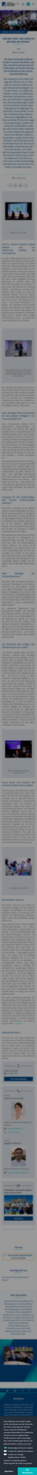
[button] (3, 210)
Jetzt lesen (18, 1218)
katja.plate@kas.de (15, 1128)
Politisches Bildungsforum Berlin (15, 1278)
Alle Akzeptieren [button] (27, 1471)
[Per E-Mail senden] (20, 185)
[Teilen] (26, 185)
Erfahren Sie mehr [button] (24, 1444)
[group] (18, 1358)
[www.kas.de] (8, 4)
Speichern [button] (8, 1471)
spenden (19, 1023)
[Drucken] (15, 185)
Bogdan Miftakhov (12, 1143)
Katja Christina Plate (13, 1098)
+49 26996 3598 (14, 1132)
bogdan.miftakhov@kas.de (18, 1172)
